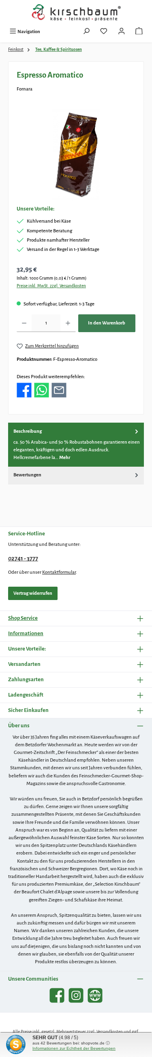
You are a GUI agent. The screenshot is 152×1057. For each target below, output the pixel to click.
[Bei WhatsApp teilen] (41, 390)
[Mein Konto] (122, 32)
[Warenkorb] (139, 32)
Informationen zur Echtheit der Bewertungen (74, 1048)
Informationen (25, 633)
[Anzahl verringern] (24, 323)
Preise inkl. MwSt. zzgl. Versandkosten (51, 286)
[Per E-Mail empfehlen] (59, 390)
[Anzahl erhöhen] (67, 323)
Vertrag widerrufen (32, 593)
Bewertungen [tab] (27, 475)
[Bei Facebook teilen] (24, 390)
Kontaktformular (59, 572)
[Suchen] (86, 32)
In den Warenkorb (106, 323)
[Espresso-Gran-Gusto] (76, 154)
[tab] (76, 444)
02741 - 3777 (23, 558)
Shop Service (23, 618)
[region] (76, 154)
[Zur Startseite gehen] (76, 12)
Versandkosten (109, 1032)
